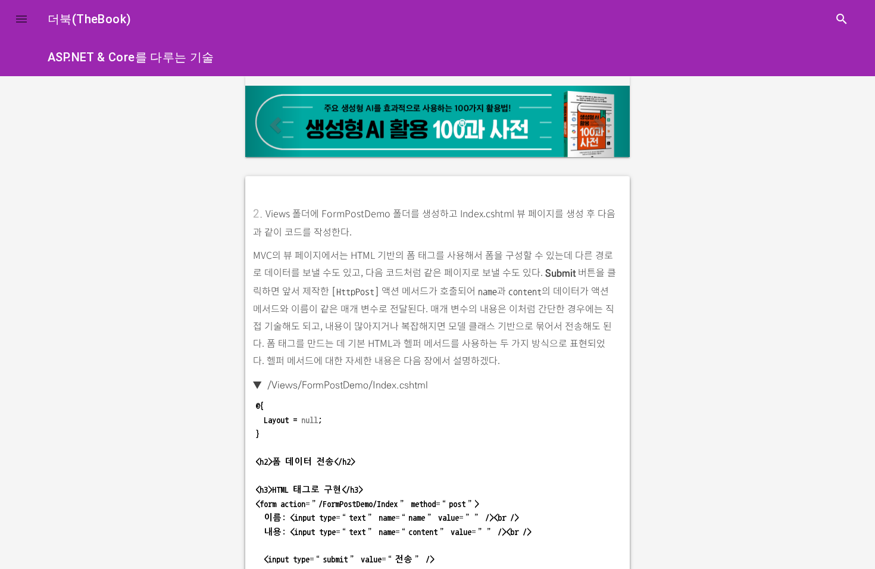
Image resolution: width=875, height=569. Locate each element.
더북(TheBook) (89, 19)
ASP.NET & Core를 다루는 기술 (131, 57)
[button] (21, 19)
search (842, 19)
